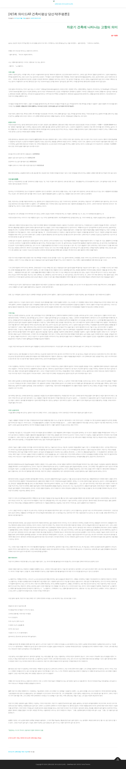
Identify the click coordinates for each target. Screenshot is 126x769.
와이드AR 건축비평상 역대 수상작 (18, 752)
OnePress (70, 764)
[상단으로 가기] (117, 759)
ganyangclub (36, 18)
